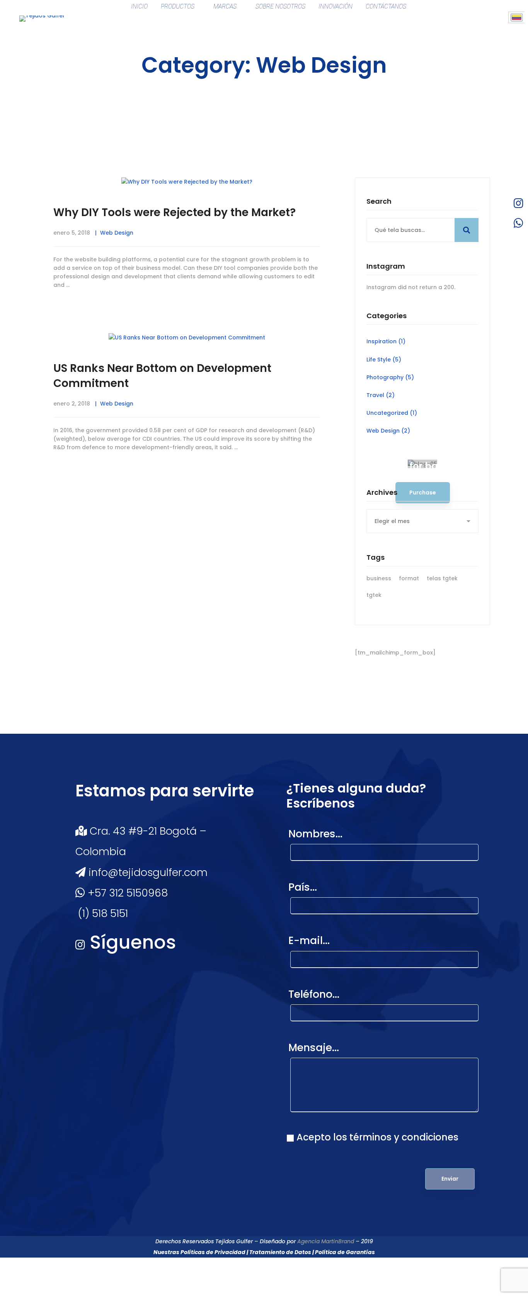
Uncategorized (391, 413)
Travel (380, 395)
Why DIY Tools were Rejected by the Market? (174, 212)
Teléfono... (313, 994)
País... (302, 887)
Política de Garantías (345, 1252)
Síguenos (130, 942)
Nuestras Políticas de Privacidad (199, 1252)
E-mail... (309, 940)
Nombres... (315, 834)
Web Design (116, 233)
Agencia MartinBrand (325, 1241)
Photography (390, 377)
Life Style (383, 359)
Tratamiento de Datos (280, 1252)
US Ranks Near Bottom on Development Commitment (162, 376)
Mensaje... (313, 1047)
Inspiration (385, 341)
